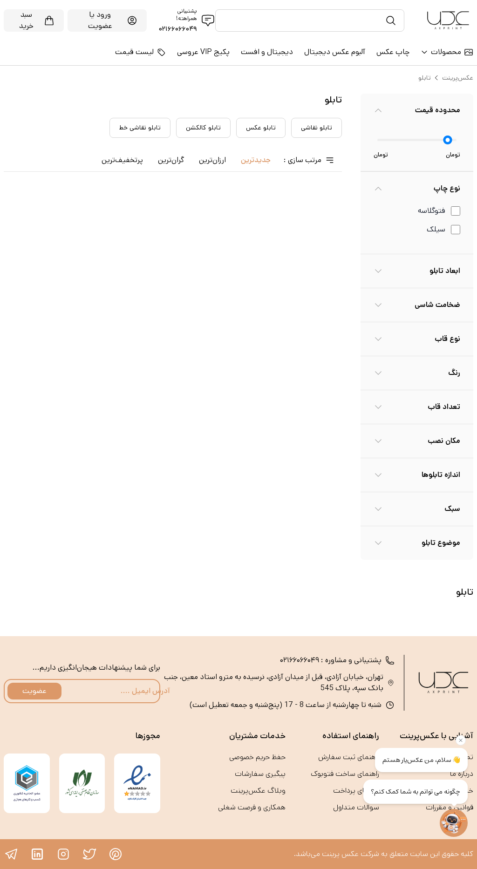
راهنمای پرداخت (356, 790)
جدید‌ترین (256, 160)
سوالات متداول (356, 807)
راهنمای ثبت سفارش (348, 757)
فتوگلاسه (431, 210)
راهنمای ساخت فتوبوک (345, 773)
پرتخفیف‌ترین (122, 160)
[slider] (447, 140)
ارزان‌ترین (212, 160)
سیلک (436, 229)
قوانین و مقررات (449, 807)
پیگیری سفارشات (260, 773)
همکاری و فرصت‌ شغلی (252, 807)
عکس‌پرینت (457, 77)
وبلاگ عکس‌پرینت (258, 790)
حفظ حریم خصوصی (257, 757)
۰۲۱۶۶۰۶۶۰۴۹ (178, 29)
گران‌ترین (171, 160)
